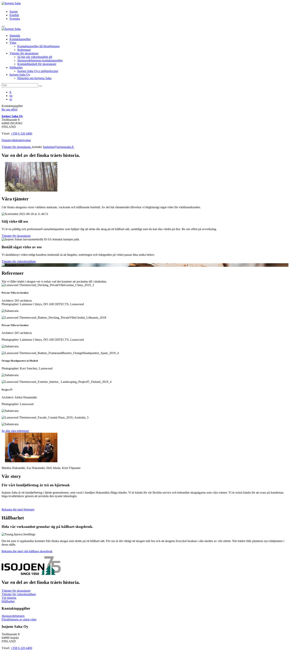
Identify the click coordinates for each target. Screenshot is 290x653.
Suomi (13, 11)
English (14, 15)
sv (10, 99)
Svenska (14, 18)
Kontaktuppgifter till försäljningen (38, 46)
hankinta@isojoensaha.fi (58, 147)
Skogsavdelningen (13, 616)
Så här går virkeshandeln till (34, 57)
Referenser (24, 49)
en (10, 95)
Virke (12, 42)
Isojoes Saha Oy (12, 116)
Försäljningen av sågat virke (19, 619)
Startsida (14, 35)
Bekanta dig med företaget (18, 509)
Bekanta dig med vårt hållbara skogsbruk (27, 551)
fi (10, 92)
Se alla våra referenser (15, 431)
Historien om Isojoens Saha (34, 78)
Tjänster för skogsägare (23, 53)
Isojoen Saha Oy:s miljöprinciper (37, 71)
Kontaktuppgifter (20, 39)
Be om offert (9, 109)
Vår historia (9, 597)
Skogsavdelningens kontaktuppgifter (40, 60)
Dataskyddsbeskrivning (16, 140)
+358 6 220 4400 (21, 133)
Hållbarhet (15, 67)
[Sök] (40, 86)
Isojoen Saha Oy (19, 74)
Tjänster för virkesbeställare (19, 261)
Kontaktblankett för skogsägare (36, 64)
